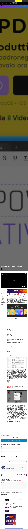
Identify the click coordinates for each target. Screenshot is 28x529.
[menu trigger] (26, 6)
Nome (2, 446)
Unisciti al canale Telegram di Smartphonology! (14, 440)
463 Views (15, 268)
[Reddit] (25, 3)
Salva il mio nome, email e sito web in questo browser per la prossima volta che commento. (11, 492)
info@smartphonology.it (4, 3)
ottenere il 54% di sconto (12, 431)
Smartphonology (5, 268)
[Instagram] (22, 3)
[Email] (4, 293)
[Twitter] (4, 291)
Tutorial (22, 268)
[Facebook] (20, 3)
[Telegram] (17, 437)
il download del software (15, 319)
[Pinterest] (21, 3)
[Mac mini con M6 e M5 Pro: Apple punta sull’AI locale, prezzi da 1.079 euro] (7, 503)
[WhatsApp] (26, 3)
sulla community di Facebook (17, 428)
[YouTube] (24, 3)
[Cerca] (25, 6)
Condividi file (9, 386)
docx (14, 383)
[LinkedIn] (23, 3)
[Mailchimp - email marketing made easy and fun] (18, 457)
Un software (20, 294)
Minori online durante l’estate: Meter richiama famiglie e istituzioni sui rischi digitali (3, 303)
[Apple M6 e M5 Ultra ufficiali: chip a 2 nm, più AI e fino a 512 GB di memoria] (7, 500)
